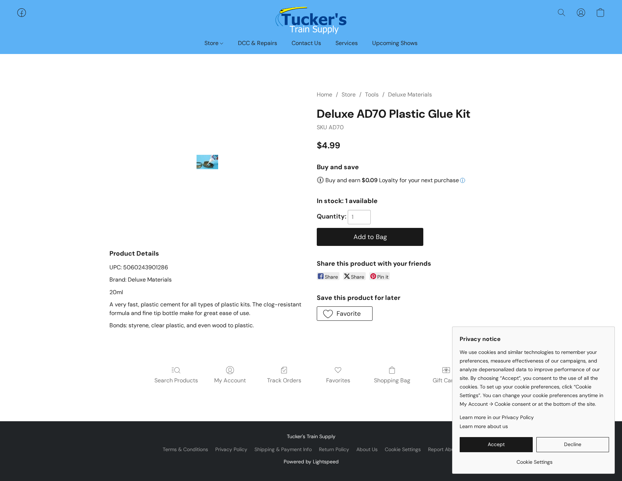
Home (324, 94)
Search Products (176, 380)
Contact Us (306, 43)
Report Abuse (444, 449)
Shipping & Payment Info (283, 449)
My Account (230, 380)
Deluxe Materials (410, 94)
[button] (311, 19)
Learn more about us (484, 426)
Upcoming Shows (395, 43)
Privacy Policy (231, 449)
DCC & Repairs (257, 43)
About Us (367, 449)
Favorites (338, 380)
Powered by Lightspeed (311, 461)
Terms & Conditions (185, 449)
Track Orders (284, 380)
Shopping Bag (392, 380)
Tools (372, 94)
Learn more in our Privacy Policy (497, 417)
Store (212, 43)
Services (346, 43)
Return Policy (334, 449)
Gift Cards (446, 380)
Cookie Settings (403, 449)
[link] (534, 459)
